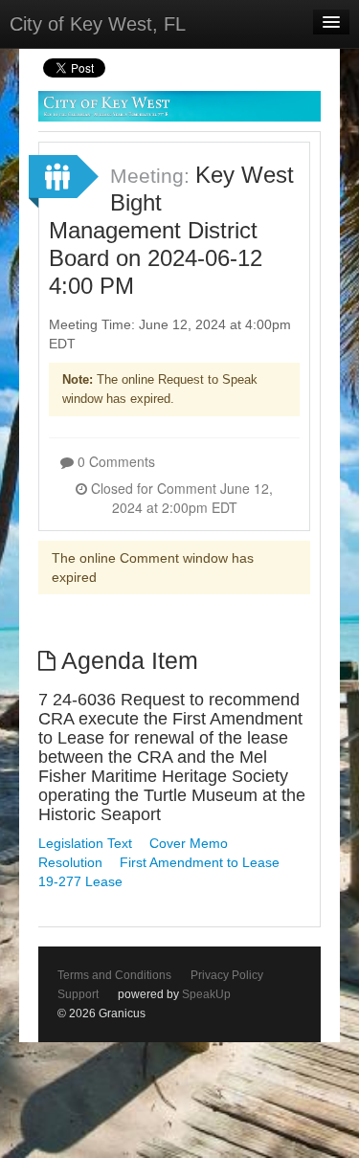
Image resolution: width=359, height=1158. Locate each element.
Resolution (70, 862)
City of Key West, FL (98, 23)
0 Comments (114, 461)
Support (78, 994)
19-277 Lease (80, 881)
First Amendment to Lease (200, 862)
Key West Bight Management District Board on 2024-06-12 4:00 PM (171, 230)
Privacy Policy (227, 975)
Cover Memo (188, 843)
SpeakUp (206, 994)
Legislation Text (85, 843)
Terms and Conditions (114, 975)
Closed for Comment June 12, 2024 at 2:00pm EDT (180, 498)
